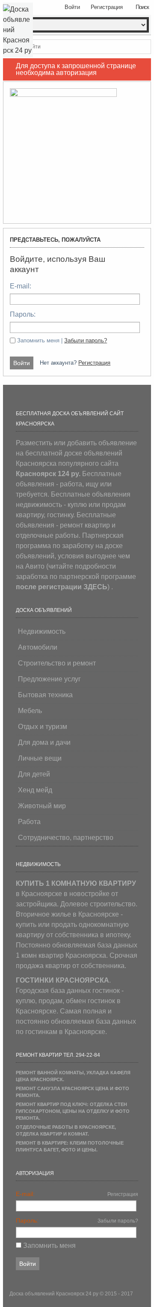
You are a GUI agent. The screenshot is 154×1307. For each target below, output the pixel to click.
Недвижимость (41, 631)
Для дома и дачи (44, 742)
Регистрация (94, 363)
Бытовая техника (45, 694)
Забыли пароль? (85, 340)
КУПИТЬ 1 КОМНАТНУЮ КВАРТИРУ (76, 883)
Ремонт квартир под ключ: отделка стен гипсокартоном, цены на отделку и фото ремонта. (73, 1111)
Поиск (142, 7)
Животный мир (42, 805)
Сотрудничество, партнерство (65, 837)
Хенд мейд (35, 790)
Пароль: (23, 314)
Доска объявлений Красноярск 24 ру (54, 1294)
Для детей (34, 774)
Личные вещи (40, 758)
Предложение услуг (49, 679)
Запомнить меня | (62, 340)
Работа (29, 821)
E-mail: (20, 286)
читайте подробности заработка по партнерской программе (76, 577)
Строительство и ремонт (57, 663)
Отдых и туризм (42, 726)
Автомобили (37, 647)
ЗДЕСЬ (95, 587)
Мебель (30, 710)
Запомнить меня (49, 1245)
